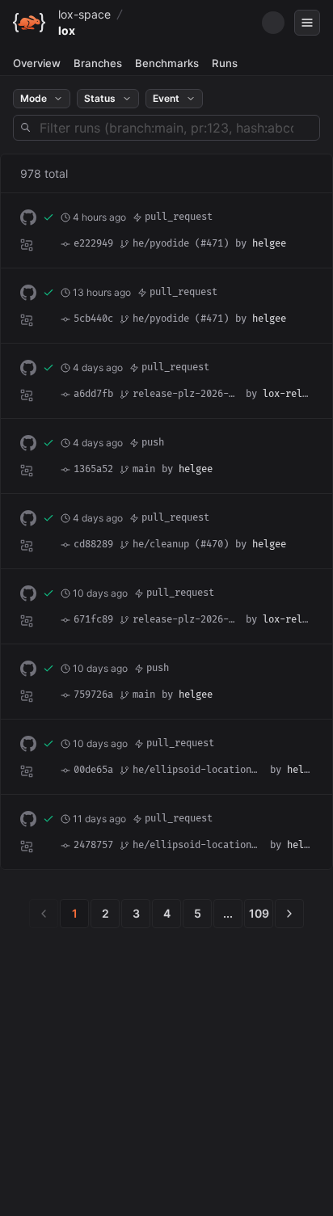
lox (66, 30)
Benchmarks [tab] (167, 63)
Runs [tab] (225, 63)
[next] (289, 913)
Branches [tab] (98, 63)
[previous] (43, 913)
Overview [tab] (37, 63)
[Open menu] (307, 23)
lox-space (84, 14)
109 (259, 913)
